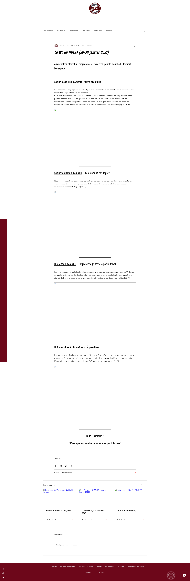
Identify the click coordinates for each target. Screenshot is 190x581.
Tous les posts (48, 30)
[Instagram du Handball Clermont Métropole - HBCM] (3, 573)
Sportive (109, 30)
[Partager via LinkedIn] (66, 466)
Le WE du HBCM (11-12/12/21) (126, 510)
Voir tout (144, 485)
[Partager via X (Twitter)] (61, 466)
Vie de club (61, 30)
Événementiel (74, 30)
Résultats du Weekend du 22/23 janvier (58, 510)
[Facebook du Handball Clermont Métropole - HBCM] (3, 569)
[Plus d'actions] (134, 45)
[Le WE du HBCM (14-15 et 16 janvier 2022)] (95, 498)
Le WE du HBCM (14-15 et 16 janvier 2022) (93, 511)
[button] (3, 3)
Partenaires (98, 30)
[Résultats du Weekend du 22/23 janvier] (59, 498)
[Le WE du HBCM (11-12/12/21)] (131, 498)
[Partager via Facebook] (55, 466)
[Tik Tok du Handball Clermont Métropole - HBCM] (3, 578)
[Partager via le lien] (71, 466)
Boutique (86, 30)
